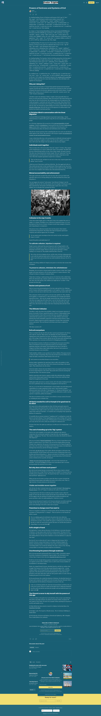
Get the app (56, 710)
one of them (64, 434)
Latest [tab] (33, 662)
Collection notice (59, 707)
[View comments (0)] (33, 14)
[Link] (28, 84)
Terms (54, 707)
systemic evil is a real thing (64, 77)
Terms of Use (56, 689)
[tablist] (34, 647)
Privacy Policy (59, 691)
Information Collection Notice (50, 691)
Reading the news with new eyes (38, 665)
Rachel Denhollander (46, 440)
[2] (48, 524)
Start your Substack (47, 710)
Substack (44, 713)
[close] (62, 672)
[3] (37, 590)
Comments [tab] (32, 647)
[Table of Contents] (1, 358)
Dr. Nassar (43, 462)
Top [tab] (30, 662)
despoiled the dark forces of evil (58, 557)
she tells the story (40, 451)
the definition (43, 125)
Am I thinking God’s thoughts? (35, 667)
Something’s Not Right (34, 608)
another (31, 436)
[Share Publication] (86, 2)
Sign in (97, 2)
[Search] (84, 2)
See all (31, 689)
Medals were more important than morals (40, 461)
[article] (50, 667)
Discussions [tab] (38, 662)
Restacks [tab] (37, 647)
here (44, 117)
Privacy (50, 707)
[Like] (30, 14)
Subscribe (91, 2)
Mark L (33, 10)
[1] (53, 392)
